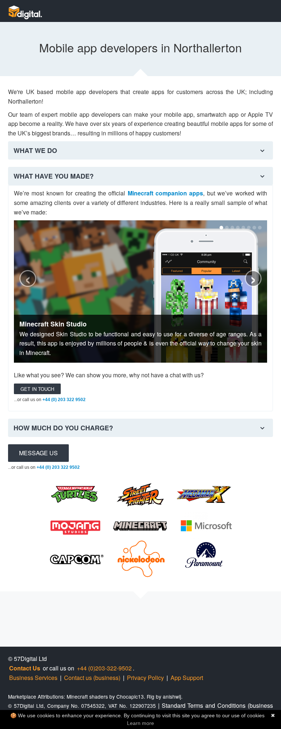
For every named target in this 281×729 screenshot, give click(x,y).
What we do (35, 150)
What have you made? (54, 176)
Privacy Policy (145, 677)
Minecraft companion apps (165, 193)
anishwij (172, 696)
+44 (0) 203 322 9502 (64, 399)
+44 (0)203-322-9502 (104, 668)
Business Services (33, 677)
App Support (187, 677)
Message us (38, 453)
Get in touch (37, 388)
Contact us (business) (92, 677)
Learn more (140, 723)
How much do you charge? (63, 428)
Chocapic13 (130, 696)
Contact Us (24, 668)
